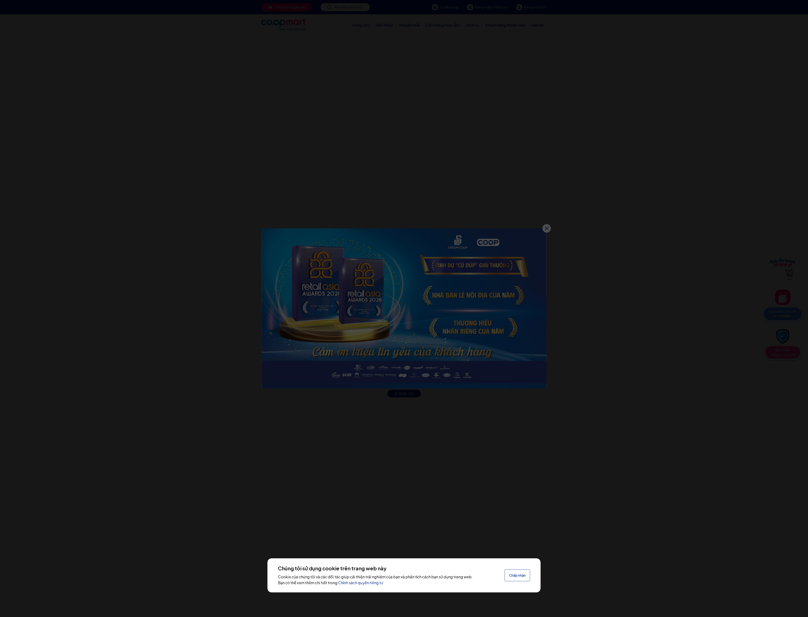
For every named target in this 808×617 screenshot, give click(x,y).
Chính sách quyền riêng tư (360, 582)
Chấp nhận (517, 575)
